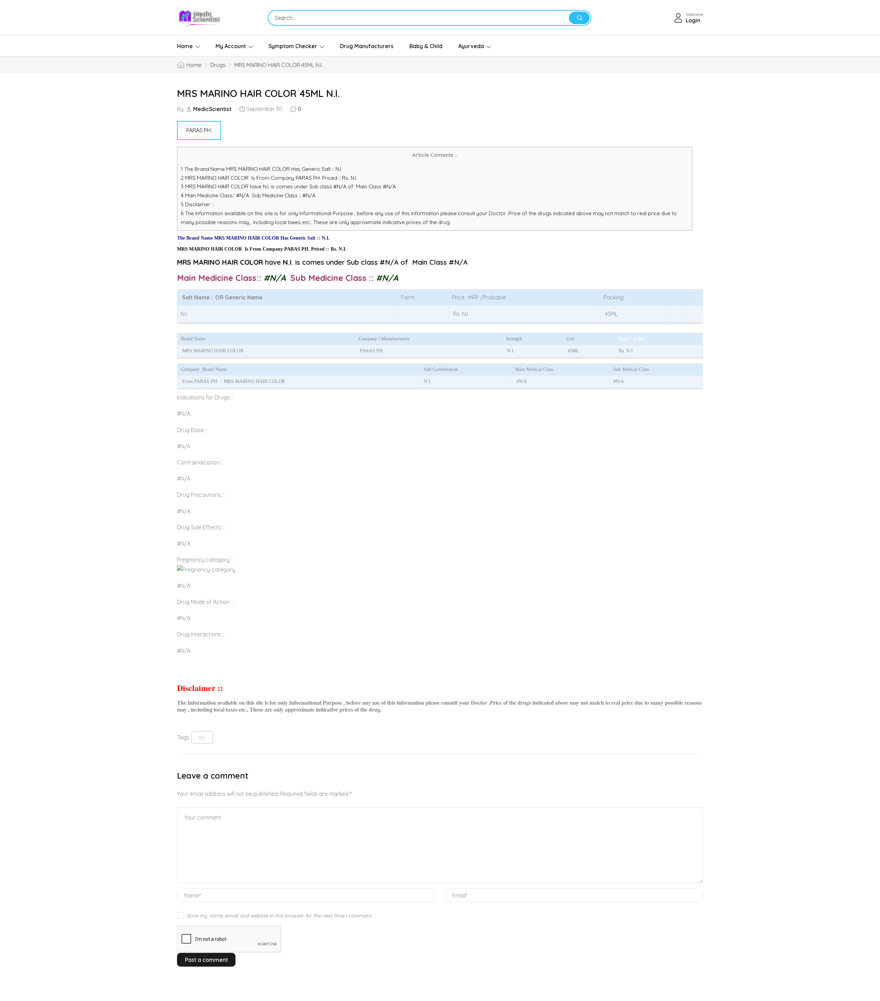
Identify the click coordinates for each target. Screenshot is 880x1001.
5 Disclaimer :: (197, 204)
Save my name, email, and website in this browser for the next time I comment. (279, 915)
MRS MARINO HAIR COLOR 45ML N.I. (258, 93)
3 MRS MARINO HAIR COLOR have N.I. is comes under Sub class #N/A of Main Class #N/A (288, 186)
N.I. (202, 737)
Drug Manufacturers (367, 46)
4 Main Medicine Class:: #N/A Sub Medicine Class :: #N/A (249, 195)
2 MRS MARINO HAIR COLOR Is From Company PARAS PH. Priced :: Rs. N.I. (269, 178)
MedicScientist (212, 109)
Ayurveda (471, 46)
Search (579, 18)
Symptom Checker (292, 46)
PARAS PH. (199, 130)
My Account (231, 46)
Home (185, 46)
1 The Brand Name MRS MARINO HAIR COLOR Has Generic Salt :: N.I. (262, 169)
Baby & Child (425, 46)
